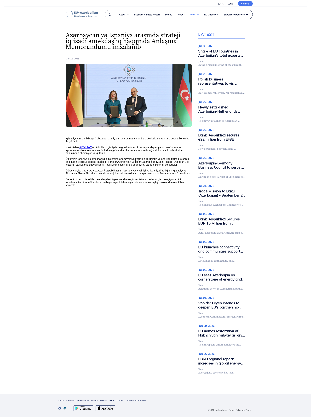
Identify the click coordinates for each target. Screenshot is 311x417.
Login (230, 3)
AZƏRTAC (85, 147)
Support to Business (234, 14)
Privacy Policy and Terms (240, 410)
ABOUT (61, 401)
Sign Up (245, 3)
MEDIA (111, 401)
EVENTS (94, 401)
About (122, 14)
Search (150, 20)
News (193, 14)
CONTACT (121, 401)
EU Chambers (211, 14)
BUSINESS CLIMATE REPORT (77, 401)
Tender (180, 14)
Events (168, 14)
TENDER (103, 401)
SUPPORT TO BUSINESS (136, 401)
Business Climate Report (147, 14)
